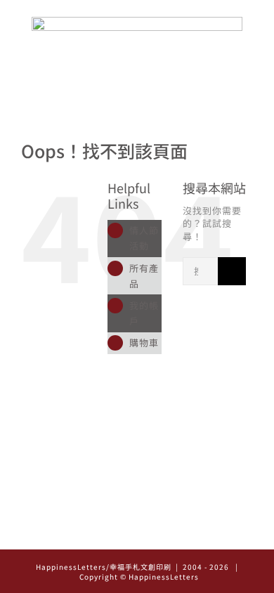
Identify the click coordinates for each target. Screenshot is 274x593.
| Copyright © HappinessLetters (156, 571)
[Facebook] (137, 534)
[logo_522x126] (137, 21)
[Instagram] (117, 534)
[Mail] (157, 534)
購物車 (144, 342)
